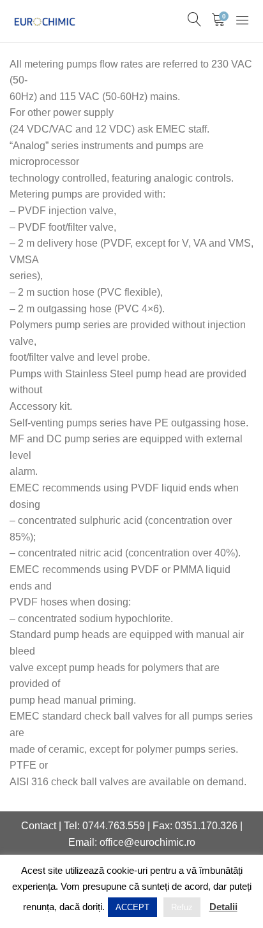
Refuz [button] (182, 907)
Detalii (223, 906)
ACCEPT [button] (132, 907)
